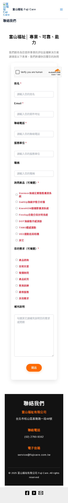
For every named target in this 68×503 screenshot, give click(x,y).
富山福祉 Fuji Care (24, 9)
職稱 (16, 163)
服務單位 (20, 143)
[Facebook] (27, 493)
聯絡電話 (20, 123)
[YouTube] (34, 493)
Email (18, 103)
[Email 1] (40, 493)
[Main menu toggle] (61, 9)
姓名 (17, 83)
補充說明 (19, 306)
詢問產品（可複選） (26, 182)
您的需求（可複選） (26, 248)
